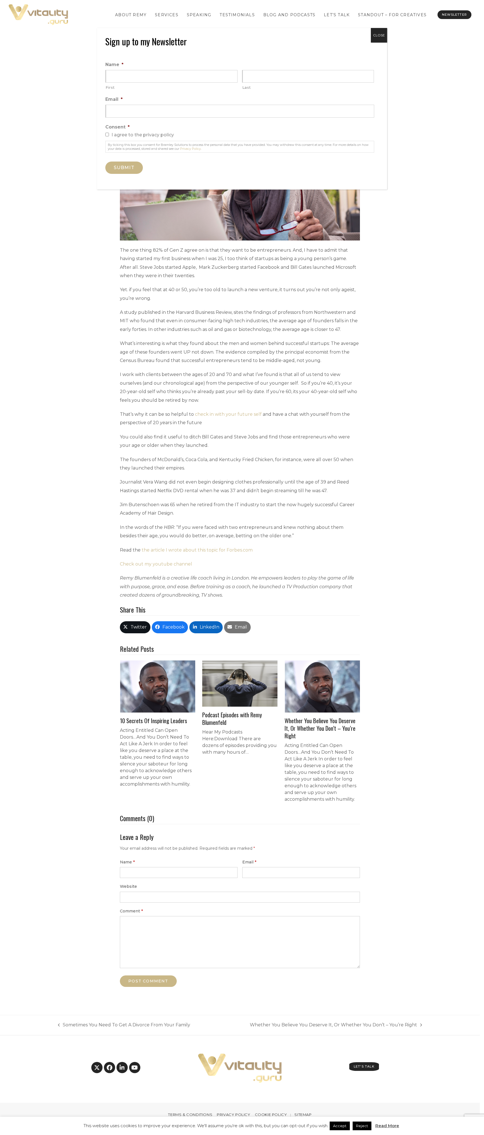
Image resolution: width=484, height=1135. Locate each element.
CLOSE (379, 35)
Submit (124, 167)
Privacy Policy (190, 149)
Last (246, 87)
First (110, 87)
